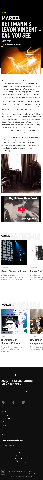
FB (3, 402)
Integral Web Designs (25, 476)
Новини (4, 411)
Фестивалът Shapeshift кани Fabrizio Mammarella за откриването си (13, 341)
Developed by (15, 476)
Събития (5, 422)
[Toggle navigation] (40, 4)
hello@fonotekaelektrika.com (12, 440)
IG (13, 402)
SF (23, 402)
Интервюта (6, 418)
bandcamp (6, 151)
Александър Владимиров (14, 44)
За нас (4, 425)
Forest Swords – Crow (13, 271)
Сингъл (4, 12)
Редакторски (6, 415)
